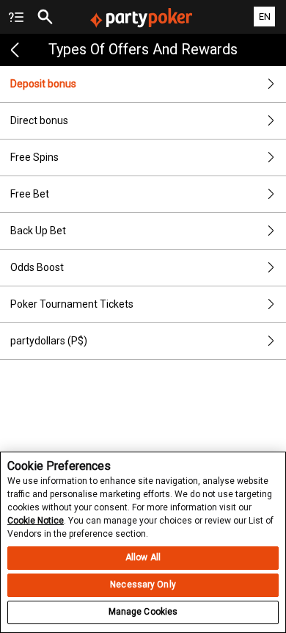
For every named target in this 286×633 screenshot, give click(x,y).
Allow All (143, 557)
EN (265, 16)
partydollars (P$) (48, 341)
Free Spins (34, 157)
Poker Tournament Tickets (71, 304)
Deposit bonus (43, 84)
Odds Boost (37, 267)
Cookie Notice (35, 521)
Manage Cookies (143, 612)
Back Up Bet (38, 230)
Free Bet (29, 194)
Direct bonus (39, 120)
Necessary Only (143, 584)
